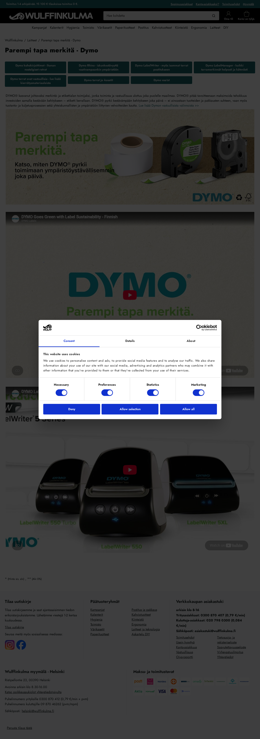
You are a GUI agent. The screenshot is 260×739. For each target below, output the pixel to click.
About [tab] (191, 341)
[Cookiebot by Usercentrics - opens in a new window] (199, 328)
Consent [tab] (69, 341)
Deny (71, 409)
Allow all (188, 409)
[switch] (107, 392)
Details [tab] (130, 341)
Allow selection (130, 409)
